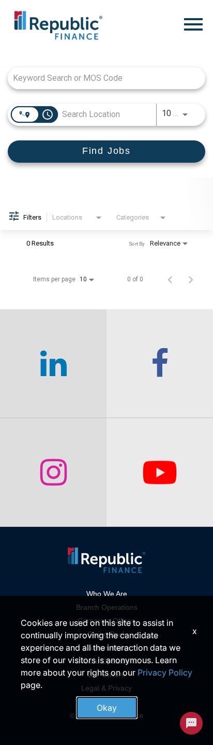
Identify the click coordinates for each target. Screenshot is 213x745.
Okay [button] (107, 708)
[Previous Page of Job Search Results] (170, 279)
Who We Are (106, 594)
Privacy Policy (165, 672)
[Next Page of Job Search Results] (190, 279)
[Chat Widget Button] (191, 723)
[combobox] (101, 78)
